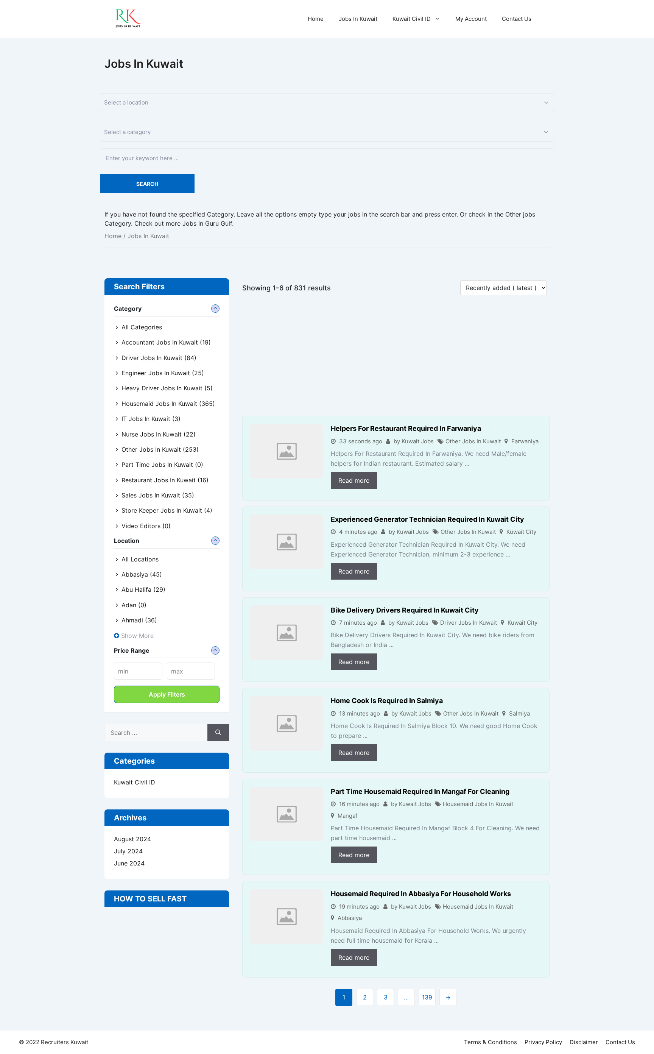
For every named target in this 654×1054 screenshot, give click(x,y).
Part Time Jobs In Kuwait (162, 464)
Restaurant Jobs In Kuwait (165, 480)
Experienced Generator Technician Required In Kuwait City (427, 519)
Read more (353, 480)
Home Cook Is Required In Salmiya (387, 701)
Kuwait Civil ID (411, 18)
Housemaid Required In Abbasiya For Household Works (421, 894)
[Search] (218, 732)
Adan (133, 605)
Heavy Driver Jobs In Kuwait (167, 388)
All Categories (141, 327)
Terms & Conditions (490, 1042)
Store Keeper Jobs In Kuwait (166, 510)
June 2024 (129, 863)
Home (316, 18)
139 (427, 997)
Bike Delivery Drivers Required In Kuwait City (405, 610)
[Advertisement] (396, 360)
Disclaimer (584, 1042)
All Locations (140, 559)
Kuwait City (521, 531)
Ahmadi (139, 620)
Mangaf (347, 815)
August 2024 (132, 839)
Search (147, 184)
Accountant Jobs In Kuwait (166, 342)
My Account (471, 18)
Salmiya (519, 713)
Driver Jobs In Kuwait (468, 622)
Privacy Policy (543, 1042)
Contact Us (516, 18)
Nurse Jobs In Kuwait (158, 434)
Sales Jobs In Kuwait (157, 495)
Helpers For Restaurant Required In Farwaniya (406, 428)
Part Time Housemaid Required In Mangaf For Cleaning (420, 791)
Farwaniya (525, 441)
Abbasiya (350, 917)
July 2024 (128, 851)
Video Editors (146, 526)
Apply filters (167, 694)
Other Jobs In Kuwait (473, 441)
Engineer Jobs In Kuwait (162, 373)
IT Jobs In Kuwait (151, 419)
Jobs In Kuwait (358, 18)
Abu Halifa (143, 589)
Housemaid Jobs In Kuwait (478, 804)
